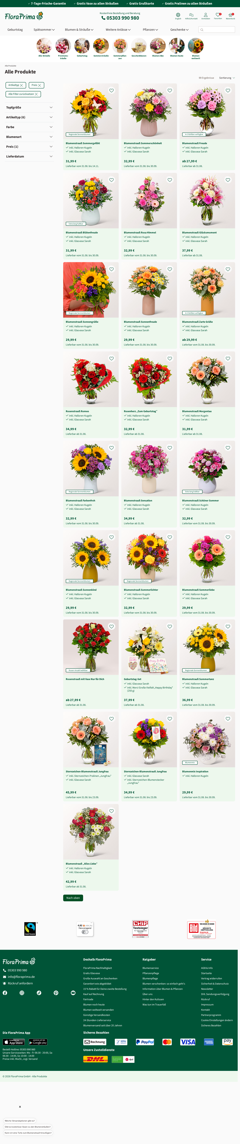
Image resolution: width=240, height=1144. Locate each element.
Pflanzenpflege (151, 973)
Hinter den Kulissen (153, 999)
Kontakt (205, 1009)
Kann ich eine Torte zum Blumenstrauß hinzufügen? (28, 1133)
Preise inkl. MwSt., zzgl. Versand (20, 1059)
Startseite (206, 973)
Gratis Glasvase (91, 973)
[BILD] (201, 929)
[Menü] (91, 923)
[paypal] (145, 1042)
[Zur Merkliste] (113, 89)
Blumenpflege (150, 978)
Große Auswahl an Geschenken (100, 978)
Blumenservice (151, 968)
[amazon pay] (227, 1042)
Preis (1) (12, 146)
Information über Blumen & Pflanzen (163, 989)
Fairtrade (88, 999)
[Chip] (140, 929)
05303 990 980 (123, 18)
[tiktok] (39, 993)
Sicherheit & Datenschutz (215, 983)
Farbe (10, 127)
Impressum (207, 1004)
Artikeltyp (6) (15, 117)
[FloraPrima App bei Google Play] (38, 1042)
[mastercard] (167, 1042)
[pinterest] (56, 993)
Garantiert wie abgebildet (97, 983)
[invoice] (94, 1042)
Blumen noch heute (94, 1004)
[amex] (209, 1042)
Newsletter (207, 989)
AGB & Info (207, 968)
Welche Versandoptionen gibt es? (20, 1121)
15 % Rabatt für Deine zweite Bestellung (105, 989)
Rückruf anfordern (20, 983)
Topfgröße (13, 107)
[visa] (187, 1042)
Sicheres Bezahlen (211, 1025)
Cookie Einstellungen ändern (217, 1020)
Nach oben (73, 898)
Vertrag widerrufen (211, 978)
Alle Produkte (10, 65)
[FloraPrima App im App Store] (14, 1042)
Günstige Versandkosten (96, 1015)
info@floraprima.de (21, 977)
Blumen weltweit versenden (98, 1009)
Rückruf (205, 999)
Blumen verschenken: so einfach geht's (164, 983)
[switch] (85, 932)
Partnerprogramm (211, 1015)
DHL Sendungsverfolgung (215, 994)
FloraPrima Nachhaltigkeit (97, 968)
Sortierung (225, 77)
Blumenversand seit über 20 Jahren (102, 1025)
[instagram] (22, 993)
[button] (15, 1111)
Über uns (147, 994)
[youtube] (73, 993)
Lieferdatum (15, 156)
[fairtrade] (31, 929)
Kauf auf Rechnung (93, 994)
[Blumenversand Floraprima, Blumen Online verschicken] (24, 20)
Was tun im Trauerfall (154, 1004)
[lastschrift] (121, 1042)
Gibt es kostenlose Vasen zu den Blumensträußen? (28, 1127)
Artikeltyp (14, 85)
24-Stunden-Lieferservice (97, 1020)
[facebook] (5, 993)
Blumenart (14, 137)
